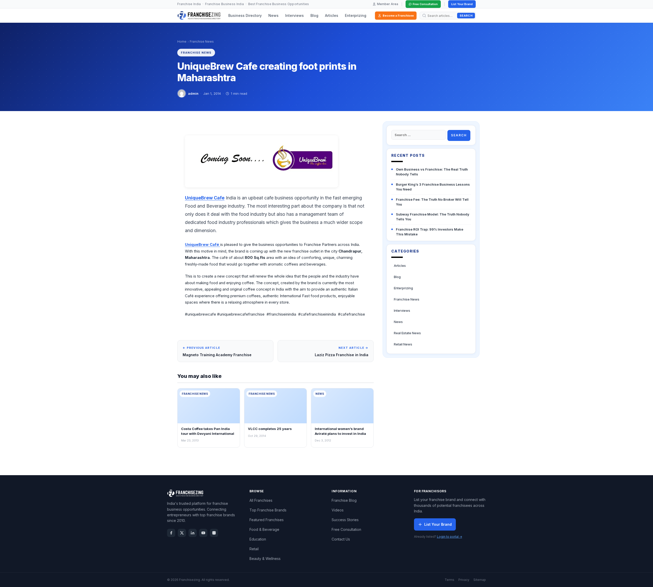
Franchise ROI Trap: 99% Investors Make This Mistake (429, 231)
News (273, 15)
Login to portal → (449, 536)
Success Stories (345, 520)
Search (466, 15)
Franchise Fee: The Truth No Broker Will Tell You (432, 201)
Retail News (403, 344)
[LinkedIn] (193, 533)
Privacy (463, 580)
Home (181, 41)
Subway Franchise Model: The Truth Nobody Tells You (432, 216)
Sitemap (479, 580)
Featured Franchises (266, 520)
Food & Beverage (264, 529)
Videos (338, 510)
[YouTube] (203, 533)
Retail (254, 549)
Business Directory (245, 15)
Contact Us (341, 539)
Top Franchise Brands (267, 510)
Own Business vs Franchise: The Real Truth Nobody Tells (432, 171)
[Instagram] (214, 533)
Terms (449, 580)
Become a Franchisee (398, 15)
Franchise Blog (344, 500)
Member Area (387, 4)
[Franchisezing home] (199, 15)
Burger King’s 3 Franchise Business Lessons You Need (433, 186)
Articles (331, 15)
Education (257, 539)
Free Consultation (425, 4)
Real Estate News (407, 333)
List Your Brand (462, 4)
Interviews (294, 15)
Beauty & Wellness (265, 558)
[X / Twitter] (182, 533)
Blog (314, 15)
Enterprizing (355, 15)
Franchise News (202, 41)
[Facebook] (171, 533)
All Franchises (260, 500)
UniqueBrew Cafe (204, 197)
